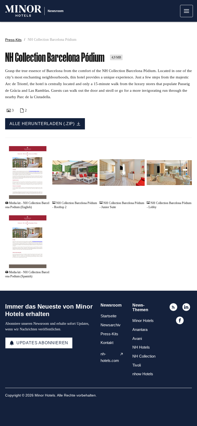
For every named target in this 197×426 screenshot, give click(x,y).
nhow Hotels (142, 374)
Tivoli (136, 365)
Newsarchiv (111, 325)
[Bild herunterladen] (91, 193)
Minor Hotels (143, 320)
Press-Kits (13, 40)
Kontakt (107, 342)
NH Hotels (141, 347)
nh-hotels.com (110, 357)
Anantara (139, 329)
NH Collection (143, 356)
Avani (137, 338)
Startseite (108, 316)
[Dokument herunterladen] (44, 193)
